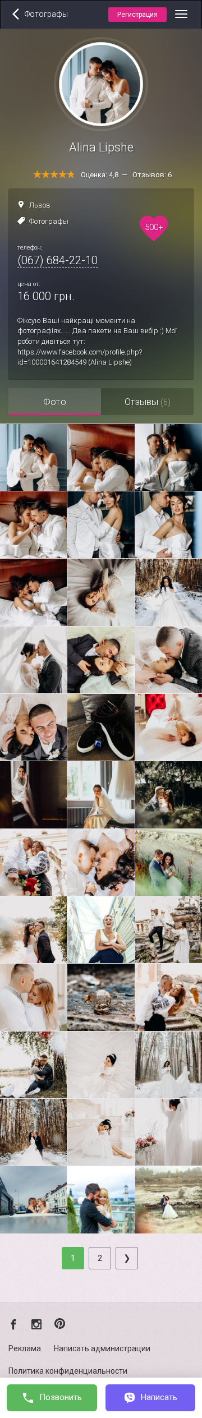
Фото (54, 401)
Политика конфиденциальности (67, 1370)
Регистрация (137, 15)
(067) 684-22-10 (57, 260)
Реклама (24, 1348)
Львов (39, 205)
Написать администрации (102, 1348)
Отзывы (148, 401)
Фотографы (48, 221)
